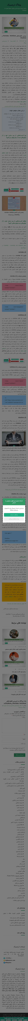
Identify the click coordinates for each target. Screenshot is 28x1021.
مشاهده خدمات (14, 515)
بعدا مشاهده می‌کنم (14, 519)
